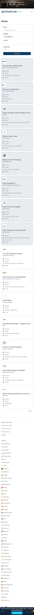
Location (5, 40)
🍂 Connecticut (5, 503)
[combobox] (17, 43)
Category (5, 33)
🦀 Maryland (5, 588)
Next (30, 411)
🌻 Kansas (4, 490)
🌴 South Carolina (6, 478)
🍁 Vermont (4, 500)
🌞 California (5, 472)
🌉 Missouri (4, 468)
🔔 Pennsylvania (6, 556)
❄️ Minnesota (5, 462)
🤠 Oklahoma (5, 578)
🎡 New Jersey (5, 515)
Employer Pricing (6, 425)
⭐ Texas (4, 465)
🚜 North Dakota (6, 569)
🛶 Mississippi (5, 575)
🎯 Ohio (3, 519)
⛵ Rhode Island (6, 456)
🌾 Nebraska (5, 497)
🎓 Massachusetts (6, 512)
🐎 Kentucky (5, 547)
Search (5, 27)
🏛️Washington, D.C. (7, 544)
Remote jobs (6, 47)
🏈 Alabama (4, 531)
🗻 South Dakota (6, 559)
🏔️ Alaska (4, 537)
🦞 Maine (4, 597)
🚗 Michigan (5, 566)
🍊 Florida (4, 506)
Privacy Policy (5, 432)
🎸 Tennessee (5, 525)
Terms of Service (6, 428)
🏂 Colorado (5, 528)
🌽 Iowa (3, 494)
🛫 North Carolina (6, 572)
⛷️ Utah (3, 459)
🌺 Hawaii (4, 487)
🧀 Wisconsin (5, 600)
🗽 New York (5, 562)
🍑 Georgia (4, 509)
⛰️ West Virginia (6, 453)
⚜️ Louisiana (5, 450)
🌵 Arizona (4, 481)
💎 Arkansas (5, 550)
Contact (3, 435)
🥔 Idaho (3, 581)
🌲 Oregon (4, 475)
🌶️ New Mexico (6, 484)
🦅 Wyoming (5, 591)
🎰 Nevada (4, 522)
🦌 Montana (4, 594)
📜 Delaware (5, 553)
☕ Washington (5, 443)
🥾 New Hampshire (7, 584)
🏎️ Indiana (4, 534)
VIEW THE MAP (17, 613)
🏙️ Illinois (4, 541)
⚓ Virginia (4, 447)
